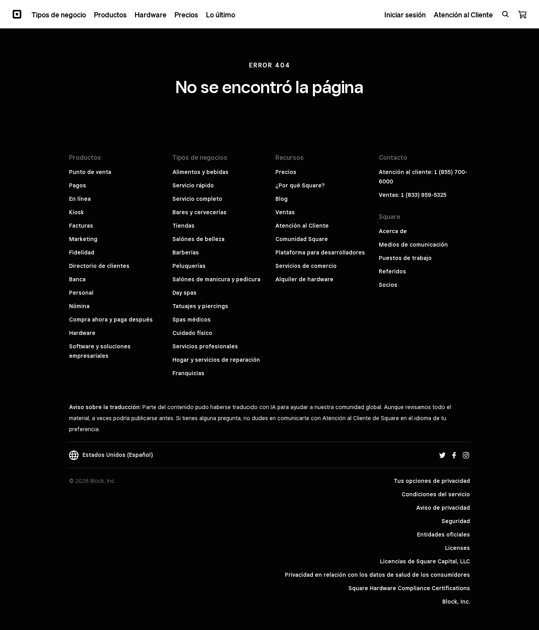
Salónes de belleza (198, 239)
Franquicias (188, 373)
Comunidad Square (301, 239)
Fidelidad (81, 252)
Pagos (77, 185)
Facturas (81, 225)
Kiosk (76, 212)
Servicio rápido (193, 185)
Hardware (82, 333)
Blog (281, 199)
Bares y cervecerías (199, 212)
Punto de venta (90, 172)
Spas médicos (191, 319)
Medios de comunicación (413, 244)
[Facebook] (454, 455)
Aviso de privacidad (443, 508)
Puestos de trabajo (405, 258)
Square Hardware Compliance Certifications (409, 588)
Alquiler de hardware (304, 279)
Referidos (392, 271)
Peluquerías (189, 266)
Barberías (185, 252)
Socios (388, 285)
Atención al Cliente (302, 225)
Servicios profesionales (205, 346)
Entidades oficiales (443, 534)
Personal (81, 293)
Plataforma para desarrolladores (320, 252)
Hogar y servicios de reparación (216, 360)
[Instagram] (466, 455)
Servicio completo (197, 199)
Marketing (83, 239)
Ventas (285, 212)
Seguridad (456, 521)
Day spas (184, 293)
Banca (77, 279)
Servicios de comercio (306, 266)
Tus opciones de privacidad (432, 481)
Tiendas (183, 225)
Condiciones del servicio (436, 494)
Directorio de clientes (99, 266)
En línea (80, 199)
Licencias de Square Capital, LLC (425, 561)
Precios (285, 172)
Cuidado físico (192, 333)
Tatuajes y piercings (200, 306)
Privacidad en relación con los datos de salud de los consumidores (377, 575)
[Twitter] (442, 455)
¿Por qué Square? (300, 185)
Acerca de (393, 231)
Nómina (79, 306)
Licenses (457, 548)
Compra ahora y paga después (111, 319)
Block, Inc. (456, 601)
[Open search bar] (505, 14)
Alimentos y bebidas (200, 172)
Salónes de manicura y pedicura (216, 279)
